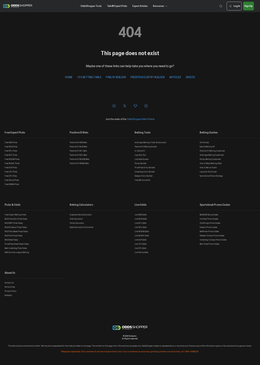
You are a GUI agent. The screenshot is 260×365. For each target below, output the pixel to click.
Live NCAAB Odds (142, 231)
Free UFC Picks (11, 171)
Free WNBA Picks (12, 184)
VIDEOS (190, 77)
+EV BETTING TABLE (89, 77)
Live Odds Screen (142, 159)
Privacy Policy (10, 291)
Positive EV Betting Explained (212, 150)
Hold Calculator (76, 218)
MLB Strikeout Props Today (16, 227)
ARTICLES (175, 77)
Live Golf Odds (140, 239)
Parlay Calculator (77, 223)
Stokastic (8, 295)
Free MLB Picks (11, 146)
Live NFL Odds (140, 223)
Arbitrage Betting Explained (212, 155)
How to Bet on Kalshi (208, 167)
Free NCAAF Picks (12, 163)
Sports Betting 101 (207, 146)
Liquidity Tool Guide (208, 171)
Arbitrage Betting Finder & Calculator (151, 142)
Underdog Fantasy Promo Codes (213, 239)
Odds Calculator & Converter (81, 227)
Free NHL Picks (11, 155)
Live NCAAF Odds (142, 235)
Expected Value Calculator (81, 214)
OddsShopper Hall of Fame (141, 119)
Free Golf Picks (11, 167)
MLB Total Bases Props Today (16, 231)
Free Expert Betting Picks (15, 214)
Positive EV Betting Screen (146, 146)
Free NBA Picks (11, 142)
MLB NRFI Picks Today (14, 223)
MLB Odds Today (11, 239)
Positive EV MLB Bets (78, 146)
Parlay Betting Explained (210, 159)
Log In (237, 5)
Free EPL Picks (11, 176)
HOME (69, 77)
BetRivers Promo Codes (209, 231)
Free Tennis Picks (12, 180)
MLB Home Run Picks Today (16, 218)
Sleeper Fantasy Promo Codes (212, 235)
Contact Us (9, 282)
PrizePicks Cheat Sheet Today (17, 244)
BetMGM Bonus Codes (209, 214)
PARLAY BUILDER (116, 77)
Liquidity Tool (140, 155)
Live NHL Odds (141, 227)
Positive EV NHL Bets (78, 155)
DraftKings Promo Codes (210, 223)
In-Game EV (140, 150)
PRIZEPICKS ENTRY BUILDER (148, 77)
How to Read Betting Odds (211, 163)
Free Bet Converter (142, 180)
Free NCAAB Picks (12, 159)
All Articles (204, 142)
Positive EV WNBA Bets (79, 163)
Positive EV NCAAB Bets (79, 159)
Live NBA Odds (141, 214)
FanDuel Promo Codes (209, 218)
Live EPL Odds (140, 248)
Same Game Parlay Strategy (211, 176)
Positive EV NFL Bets (78, 150)
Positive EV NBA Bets (78, 142)
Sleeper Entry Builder (144, 176)
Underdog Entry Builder (145, 171)
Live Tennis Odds (141, 252)
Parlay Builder (141, 163)
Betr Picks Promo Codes (209, 244)
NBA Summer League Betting (17, 252)
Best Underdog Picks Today (16, 248)
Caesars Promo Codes (208, 227)
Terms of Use (10, 287)
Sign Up (248, 5)
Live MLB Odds (141, 218)
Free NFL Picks (11, 150)
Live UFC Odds (141, 244)
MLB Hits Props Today (13, 235)
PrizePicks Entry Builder (145, 167)
